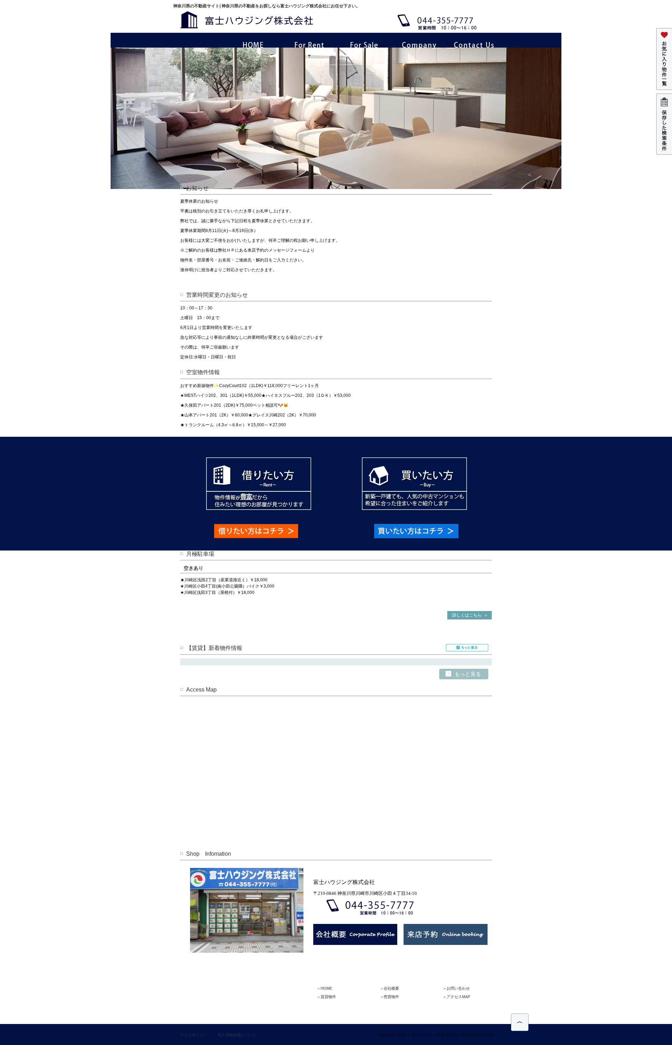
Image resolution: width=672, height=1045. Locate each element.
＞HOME (324, 988)
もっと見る (467, 647)
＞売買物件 (389, 997)
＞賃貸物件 (326, 997)
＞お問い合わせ (456, 988)
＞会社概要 (389, 988)
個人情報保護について (237, 1035)
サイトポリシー (193, 1035)
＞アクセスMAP (456, 997)
